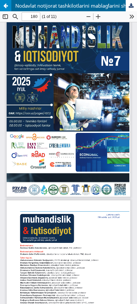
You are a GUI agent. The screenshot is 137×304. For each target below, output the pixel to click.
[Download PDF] (131, 5)
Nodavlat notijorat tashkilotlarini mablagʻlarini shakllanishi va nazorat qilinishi (76, 5)
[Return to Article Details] (5, 5)
